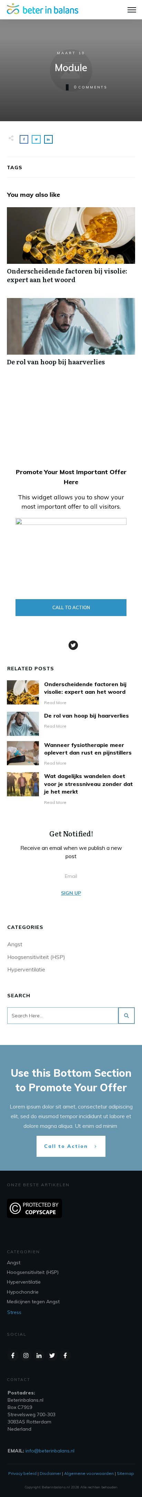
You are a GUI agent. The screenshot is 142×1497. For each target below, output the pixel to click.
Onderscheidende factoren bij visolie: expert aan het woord (71, 249)
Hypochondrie (23, 1292)
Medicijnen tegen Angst (33, 1301)
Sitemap (125, 1473)
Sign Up (71, 893)
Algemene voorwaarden (89, 1473)
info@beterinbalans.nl (50, 1451)
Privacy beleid (22, 1473)
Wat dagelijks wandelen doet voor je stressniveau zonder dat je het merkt (88, 784)
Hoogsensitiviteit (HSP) (36, 956)
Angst (14, 944)
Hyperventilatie (26, 969)
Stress (14, 1312)
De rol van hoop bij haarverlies (71, 335)
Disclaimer (50, 1473)
